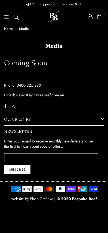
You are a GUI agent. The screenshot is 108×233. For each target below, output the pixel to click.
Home (8, 29)
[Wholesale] (90, 16)
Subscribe (17, 169)
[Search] (16, 16)
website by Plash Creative (32, 199)
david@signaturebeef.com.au (39, 95)
